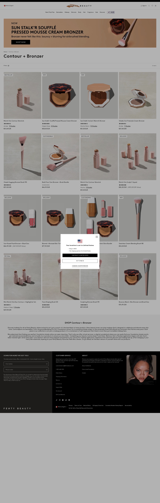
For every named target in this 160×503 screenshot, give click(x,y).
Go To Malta (80, 260)
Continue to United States (80, 255)
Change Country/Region (80, 265)
